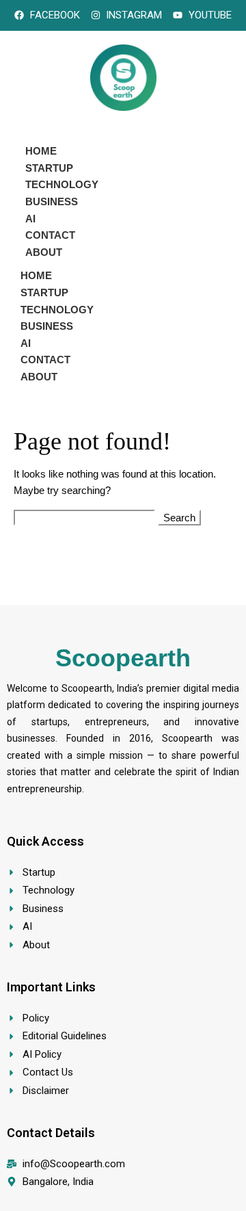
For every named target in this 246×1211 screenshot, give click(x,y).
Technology (61, 184)
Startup (49, 168)
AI (30, 218)
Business (51, 201)
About (43, 252)
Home (41, 151)
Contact (50, 235)
